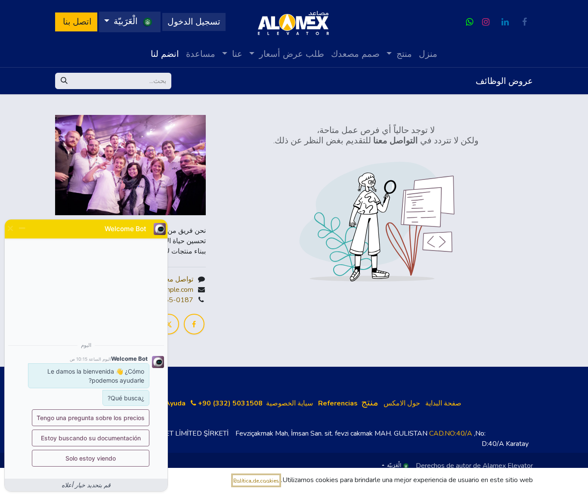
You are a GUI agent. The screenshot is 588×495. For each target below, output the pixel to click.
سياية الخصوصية (289, 403)
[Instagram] (485, 22)
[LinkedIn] (505, 22)
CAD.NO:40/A (450, 433)
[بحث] (64, 81)
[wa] (469, 22)
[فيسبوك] (524, 22)
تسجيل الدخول (193, 22)
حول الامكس (402, 403)
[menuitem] (428, 54)
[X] (168, 324)
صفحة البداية (443, 403)
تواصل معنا (177, 279)
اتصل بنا (76, 22)
